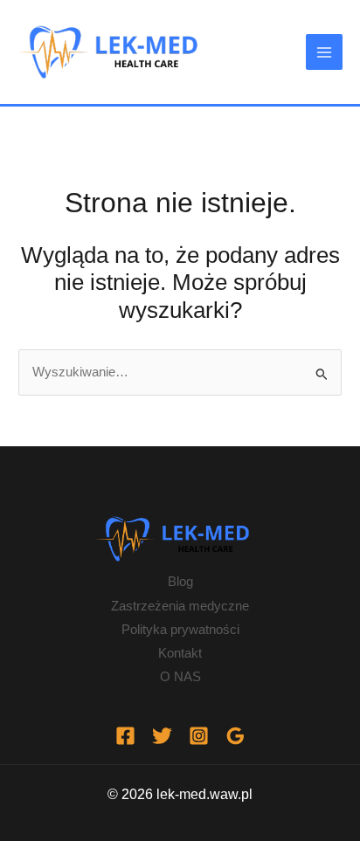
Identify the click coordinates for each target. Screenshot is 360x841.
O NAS (180, 677)
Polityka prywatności (180, 630)
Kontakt (180, 653)
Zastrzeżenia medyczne (180, 606)
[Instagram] (199, 736)
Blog (180, 582)
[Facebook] (125, 736)
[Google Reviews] (235, 736)
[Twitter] (162, 736)
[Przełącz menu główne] (324, 52)
